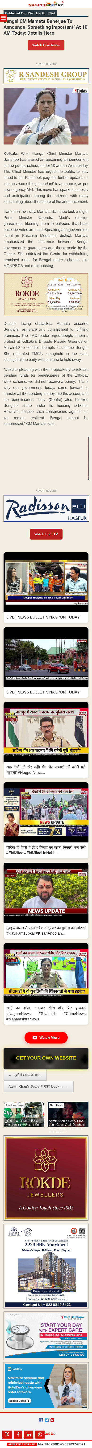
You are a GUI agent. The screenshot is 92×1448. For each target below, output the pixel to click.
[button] (46, 587)
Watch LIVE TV (46, 534)
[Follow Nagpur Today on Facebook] (41, 1420)
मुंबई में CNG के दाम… (25, 1075)
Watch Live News (46, 45)
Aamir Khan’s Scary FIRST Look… (38, 1086)
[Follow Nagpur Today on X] (47, 1420)
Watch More (49, 1037)
